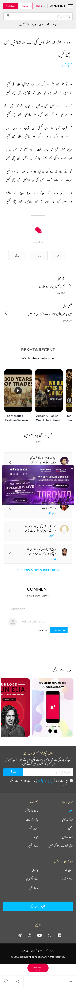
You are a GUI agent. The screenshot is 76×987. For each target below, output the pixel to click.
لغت (41, 24)
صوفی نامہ (68, 870)
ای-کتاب (24, 24)
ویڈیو (34, 24)
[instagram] (29, 935)
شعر (47, 24)
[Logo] (57, 6)
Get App (10, 6)
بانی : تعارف (32, 819)
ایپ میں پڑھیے (38, 968)
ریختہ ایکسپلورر (32, 846)
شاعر (54, 24)
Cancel (42, 630)
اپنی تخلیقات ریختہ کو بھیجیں (60, 846)
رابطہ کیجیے (33, 828)
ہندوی (35, 870)
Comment (58, 630)
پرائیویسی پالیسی (45, 780)
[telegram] (19, 935)
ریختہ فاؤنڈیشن (31, 810)
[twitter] (49, 935)
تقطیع (70, 828)
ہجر (58, 255)
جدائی (17, 255)
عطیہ (70, 810)
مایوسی (38, 255)
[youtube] (39, 935)
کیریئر (35, 837)
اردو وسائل (67, 837)
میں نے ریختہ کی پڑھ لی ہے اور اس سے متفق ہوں (39, 782)
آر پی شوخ (67, 65)
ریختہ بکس (33, 887)
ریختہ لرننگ (67, 879)
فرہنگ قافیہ (67, 819)
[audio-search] (8, 16)
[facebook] (59, 935)
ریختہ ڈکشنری (32, 879)
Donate (26, 6)
